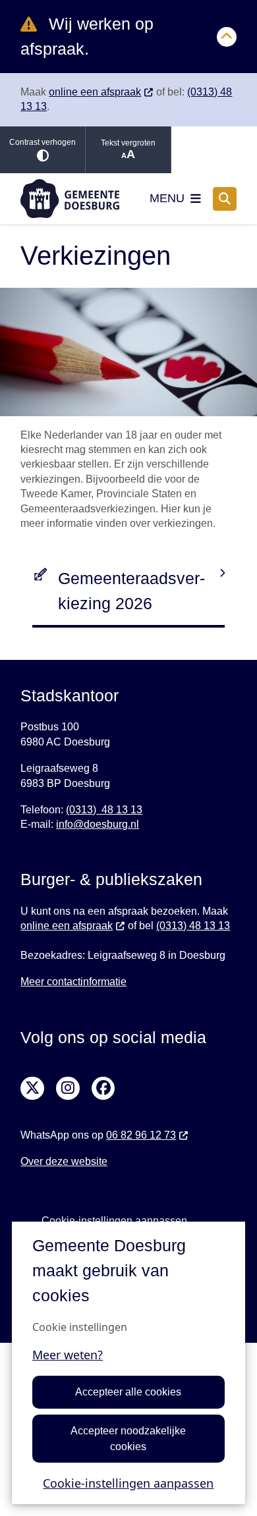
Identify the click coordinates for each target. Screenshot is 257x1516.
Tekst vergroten (128, 143)
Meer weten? (67, 1355)
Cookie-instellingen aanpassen (128, 1483)
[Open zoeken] (225, 199)
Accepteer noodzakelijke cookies (128, 1438)
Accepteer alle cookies (128, 1391)
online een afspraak (95, 91)
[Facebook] (103, 1088)
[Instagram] (68, 1088)
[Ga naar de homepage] (69, 198)
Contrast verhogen (42, 142)
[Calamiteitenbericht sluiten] (227, 37)
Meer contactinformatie (73, 981)
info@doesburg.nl (97, 824)
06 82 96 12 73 (141, 1135)
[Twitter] (32, 1088)
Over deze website (63, 1161)
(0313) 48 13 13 (104, 809)
